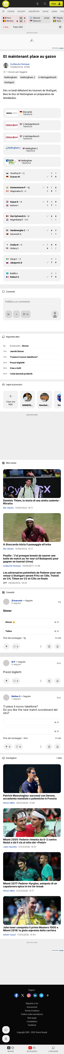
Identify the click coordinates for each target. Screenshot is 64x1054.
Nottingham (10, 77)
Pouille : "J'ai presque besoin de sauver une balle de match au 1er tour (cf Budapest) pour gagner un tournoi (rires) (30, 558)
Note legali (32, 1018)
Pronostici (32, 1051)
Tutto (18, 27)
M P (13, 662)
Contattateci (32, 1021)
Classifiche (33, 11)
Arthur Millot (9, 803)
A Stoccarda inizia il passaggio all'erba (27, 544)
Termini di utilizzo (32, 1010)
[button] (45, 3)
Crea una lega (10, 402)
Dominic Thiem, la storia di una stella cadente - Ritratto (31, 502)
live (5, 27)
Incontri (21, 11)
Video (54, 11)
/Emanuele (16, 600)
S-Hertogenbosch (47, 77)
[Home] (3, 11)
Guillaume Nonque (19, 64)
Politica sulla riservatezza (32, 1014)
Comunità (53, 1051)
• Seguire (28, 600)
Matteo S (15, 696)
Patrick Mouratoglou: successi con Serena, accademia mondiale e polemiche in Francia (30, 797)
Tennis (11, 1051)
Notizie (10, 11)
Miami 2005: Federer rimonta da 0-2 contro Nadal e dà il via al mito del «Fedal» (30, 841)
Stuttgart (9, 82)
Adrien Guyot (9, 934)
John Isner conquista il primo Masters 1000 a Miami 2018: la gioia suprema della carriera (30, 929)
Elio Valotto (8, 507)
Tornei (45, 11)
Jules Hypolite (10, 846)
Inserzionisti (32, 1007)
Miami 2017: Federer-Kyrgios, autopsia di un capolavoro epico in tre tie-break (30, 885)
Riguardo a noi (32, 1003)
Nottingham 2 (27, 77)
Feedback (32, 1025)
